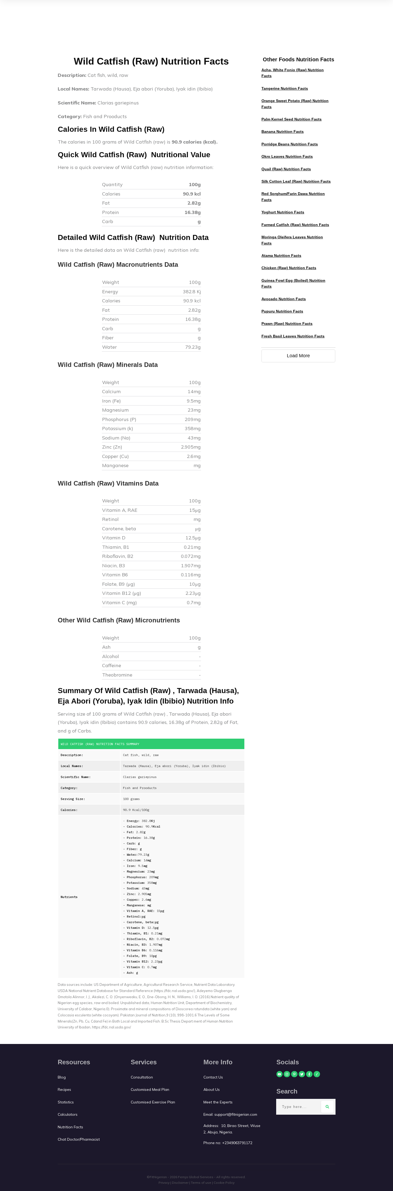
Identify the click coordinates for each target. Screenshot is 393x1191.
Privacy (164, 1183)
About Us (211, 1089)
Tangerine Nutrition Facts (284, 88)
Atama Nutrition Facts (281, 255)
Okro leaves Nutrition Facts (287, 156)
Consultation (142, 1077)
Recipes (64, 1089)
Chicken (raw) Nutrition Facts (288, 268)
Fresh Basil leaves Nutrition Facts (293, 336)
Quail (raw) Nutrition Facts (286, 169)
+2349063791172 (237, 1142)
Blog (62, 1077)
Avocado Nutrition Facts (283, 299)
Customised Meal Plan (150, 1089)
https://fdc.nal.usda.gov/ (111, 1027)
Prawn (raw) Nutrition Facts (287, 323)
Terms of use (201, 1183)
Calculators (68, 1114)
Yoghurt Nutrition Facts (282, 212)
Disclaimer (180, 1183)
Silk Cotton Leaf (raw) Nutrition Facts (296, 181)
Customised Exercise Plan (153, 1102)
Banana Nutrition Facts (282, 131)
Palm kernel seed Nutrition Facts (291, 119)
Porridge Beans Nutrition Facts (289, 144)
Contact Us (213, 1077)
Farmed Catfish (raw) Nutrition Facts (295, 225)
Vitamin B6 (115, 575)
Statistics (66, 1102)
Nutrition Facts (70, 1127)
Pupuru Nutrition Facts (282, 311)
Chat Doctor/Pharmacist (79, 1139)
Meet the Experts (218, 1102)
